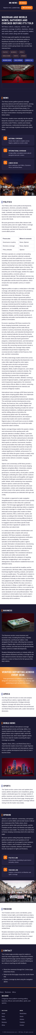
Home (3, 1013)
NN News (13, 3)
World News (23, 1013)
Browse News (7, 60)
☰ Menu (23, 3)
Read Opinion (18, 60)
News (2, 992)
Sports (21, 1016)
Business (8, 992)
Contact (22, 1025)
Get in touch (27, 7)
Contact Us (29, 60)
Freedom (22, 1022)
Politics (4, 1019)
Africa (14, 992)
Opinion (22, 1019)
